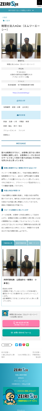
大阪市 (7, 20)
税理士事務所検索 (21, 375)
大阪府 (4, 17)
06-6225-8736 (21, 323)
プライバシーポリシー (21, 381)
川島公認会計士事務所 (7, 354)
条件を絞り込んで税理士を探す (19, 10)
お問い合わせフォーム (22, 332)
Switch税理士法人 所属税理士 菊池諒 (29, 354)
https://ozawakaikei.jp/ (21, 92)
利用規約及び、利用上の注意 (21, 384)
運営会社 (21, 378)
